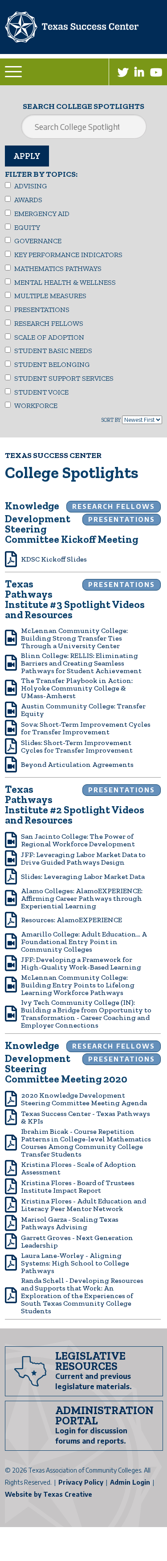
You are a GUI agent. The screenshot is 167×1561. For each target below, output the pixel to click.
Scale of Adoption (49, 337)
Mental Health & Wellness (65, 283)
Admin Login (130, 1482)
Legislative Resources (90, 1361)
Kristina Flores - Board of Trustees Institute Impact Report (77, 1186)
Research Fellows (48, 324)
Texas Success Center (53, 455)
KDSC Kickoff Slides (54, 559)
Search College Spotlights (83, 106)
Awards (28, 200)
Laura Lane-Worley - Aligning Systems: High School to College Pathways (75, 1263)
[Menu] (14, 71)
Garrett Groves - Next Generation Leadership (77, 1241)
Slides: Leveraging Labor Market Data (83, 876)
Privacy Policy (80, 1482)
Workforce (35, 406)
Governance (37, 241)
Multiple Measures (50, 296)
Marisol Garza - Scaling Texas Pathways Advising (69, 1223)
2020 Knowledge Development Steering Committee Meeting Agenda (84, 1099)
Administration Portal (104, 1415)
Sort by (111, 420)
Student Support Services (64, 379)
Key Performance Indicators (68, 255)
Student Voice (41, 392)
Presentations (41, 310)
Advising (30, 186)
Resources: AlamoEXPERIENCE (71, 920)
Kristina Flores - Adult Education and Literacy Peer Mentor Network (83, 1205)
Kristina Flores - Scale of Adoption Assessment (78, 1168)
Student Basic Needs (53, 351)
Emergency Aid (41, 214)
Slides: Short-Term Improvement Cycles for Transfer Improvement (77, 746)
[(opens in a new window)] (123, 72)
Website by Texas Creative (48, 1494)
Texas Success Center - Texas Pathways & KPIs (85, 1117)
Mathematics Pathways (58, 269)
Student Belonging (52, 365)
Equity (27, 228)
